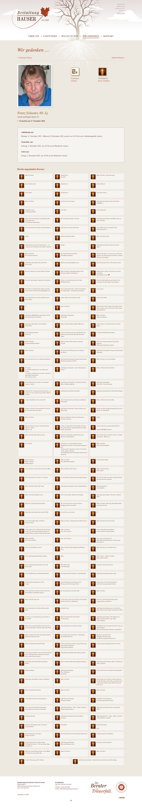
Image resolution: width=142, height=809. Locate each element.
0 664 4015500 (65, 787)
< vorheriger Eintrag (24, 57)
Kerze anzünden (104, 81)
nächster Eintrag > (118, 57)
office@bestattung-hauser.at (69, 789)
